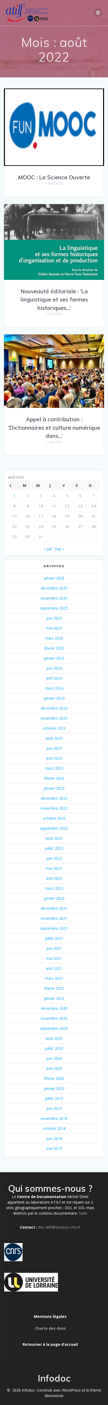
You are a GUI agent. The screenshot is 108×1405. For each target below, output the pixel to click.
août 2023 (54, 738)
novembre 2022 (54, 808)
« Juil (48, 548)
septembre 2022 (54, 828)
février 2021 (54, 988)
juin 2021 (54, 948)
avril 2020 (54, 1068)
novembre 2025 (54, 598)
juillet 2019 (54, 1098)
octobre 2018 (54, 1128)
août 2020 (54, 1038)
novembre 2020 (54, 1018)
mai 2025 (54, 628)
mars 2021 (54, 978)
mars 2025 (54, 638)
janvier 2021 (54, 998)
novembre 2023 (54, 718)
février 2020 (54, 1078)
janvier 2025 (54, 658)
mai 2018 (54, 1148)
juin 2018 (54, 1138)
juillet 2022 (54, 848)
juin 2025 (54, 618)
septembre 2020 (54, 1028)
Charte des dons (50, 1328)
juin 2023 (54, 748)
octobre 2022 (54, 818)
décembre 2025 (54, 588)
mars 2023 (54, 768)
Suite (83, 1213)
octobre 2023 (54, 728)
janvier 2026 (54, 578)
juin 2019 (54, 1108)
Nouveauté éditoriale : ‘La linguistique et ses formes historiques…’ (54, 299)
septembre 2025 (54, 608)
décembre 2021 (54, 908)
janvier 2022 (54, 898)
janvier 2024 (54, 698)
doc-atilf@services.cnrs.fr (59, 1227)
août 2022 (54, 838)
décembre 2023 (54, 708)
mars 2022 (54, 888)
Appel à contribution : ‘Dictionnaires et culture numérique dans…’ (54, 427)
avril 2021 (54, 968)
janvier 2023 (54, 788)
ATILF (56, 1202)
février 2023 (54, 778)
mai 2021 (54, 958)
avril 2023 (54, 758)
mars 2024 (54, 688)
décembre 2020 (54, 1008)
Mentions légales (50, 1316)
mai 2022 (54, 868)
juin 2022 (54, 858)
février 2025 (54, 648)
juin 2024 (54, 668)
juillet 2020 (54, 1048)
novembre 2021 (54, 918)
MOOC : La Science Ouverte (54, 177)
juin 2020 (54, 1058)
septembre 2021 (54, 928)
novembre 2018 (54, 1118)
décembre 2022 (54, 798)
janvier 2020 (54, 1088)
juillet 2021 (54, 938)
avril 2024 (54, 678)
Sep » (59, 548)
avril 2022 (54, 878)
